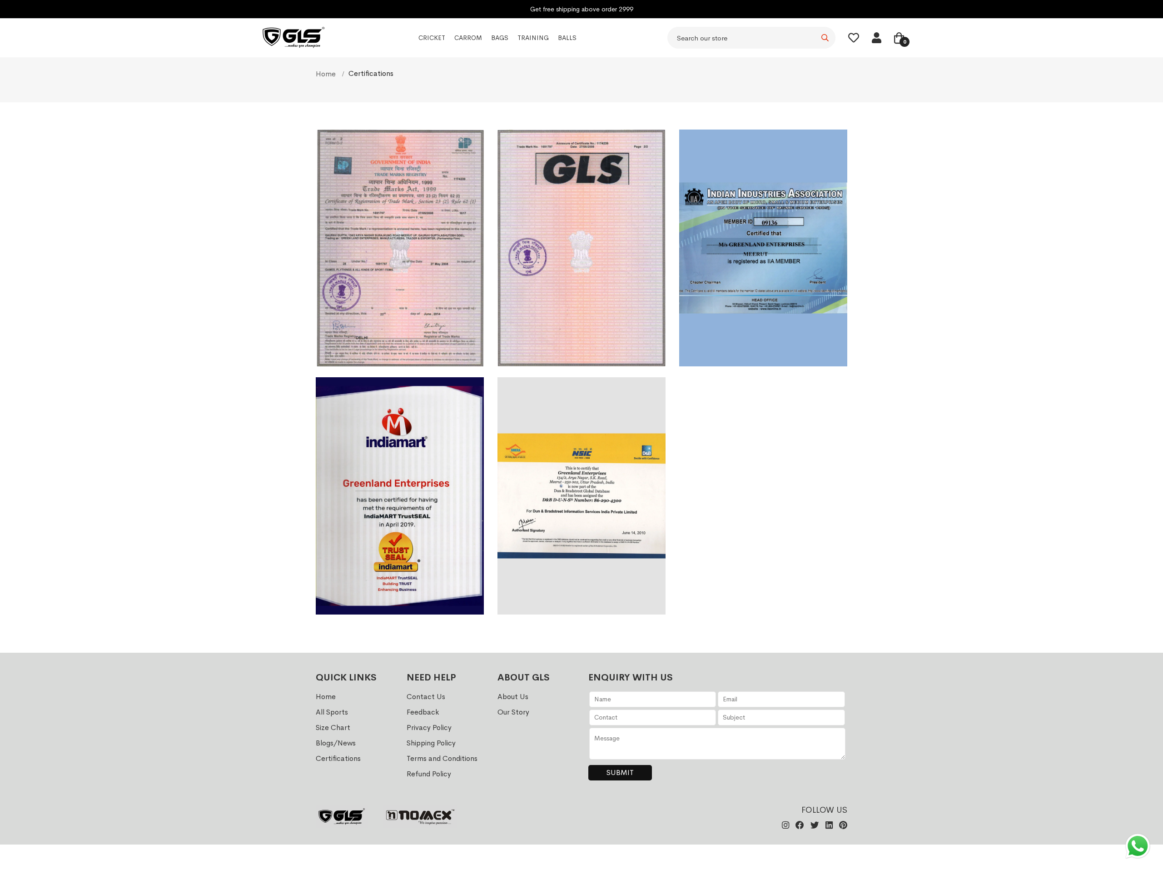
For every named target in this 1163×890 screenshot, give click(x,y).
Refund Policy (429, 774)
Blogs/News (336, 743)
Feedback (423, 712)
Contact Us (426, 696)
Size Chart (333, 727)
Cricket (431, 38)
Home (327, 74)
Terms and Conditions (442, 758)
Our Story (513, 712)
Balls (567, 38)
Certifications (338, 758)
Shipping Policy (431, 743)
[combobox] (751, 38)
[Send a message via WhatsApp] (1137, 846)
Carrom (468, 38)
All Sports (332, 712)
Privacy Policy (429, 727)
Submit (620, 772)
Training (533, 38)
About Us (512, 696)
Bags (499, 38)
